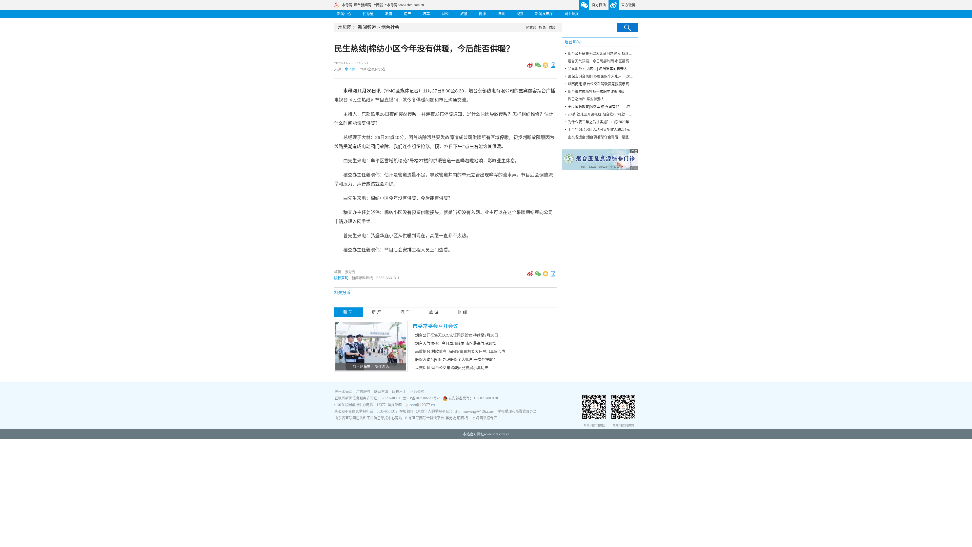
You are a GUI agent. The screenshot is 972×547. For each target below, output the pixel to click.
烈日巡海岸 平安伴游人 (371, 366)
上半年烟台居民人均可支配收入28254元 (599, 129)
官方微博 (628, 5)
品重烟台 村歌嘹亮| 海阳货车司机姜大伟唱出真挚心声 (460, 351)
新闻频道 (367, 27)
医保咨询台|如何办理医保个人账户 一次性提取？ (456, 360)
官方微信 (599, 5)
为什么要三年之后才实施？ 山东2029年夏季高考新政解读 (612, 122)
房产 (407, 14)
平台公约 (417, 392)
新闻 (348, 312)
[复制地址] (553, 67)
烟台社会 (390, 27)
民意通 (368, 14)
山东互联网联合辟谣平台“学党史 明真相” (437, 418)
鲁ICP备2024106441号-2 (422, 398)
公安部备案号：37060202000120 (473, 398)
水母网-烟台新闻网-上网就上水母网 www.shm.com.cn (383, 5)
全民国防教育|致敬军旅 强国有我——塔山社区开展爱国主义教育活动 (622, 107)
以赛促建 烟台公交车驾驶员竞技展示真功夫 (451, 368)
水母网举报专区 (484, 418)
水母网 (345, 27)
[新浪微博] (530, 67)
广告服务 (363, 392)
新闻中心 (344, 14)
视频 (519, 14)
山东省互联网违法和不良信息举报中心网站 (368, 418)
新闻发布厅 (544, 14)
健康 (482, 14)
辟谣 (501, 14)
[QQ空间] (545, 67)
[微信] (538, 67)
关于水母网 (344, 392)
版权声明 (341, 278)
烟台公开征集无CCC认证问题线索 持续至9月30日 (456, 335)
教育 (388, 14)
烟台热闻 (572, 42)
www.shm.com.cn (497, 434)
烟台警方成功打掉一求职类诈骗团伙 (596, 91)
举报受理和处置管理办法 (517, 411)
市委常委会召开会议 (435, 326)
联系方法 (381, 392)
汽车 (426, 14)
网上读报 (571, 14)
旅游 (463, 14)
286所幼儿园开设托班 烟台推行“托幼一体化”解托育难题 (611, 114)
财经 (445, 14)
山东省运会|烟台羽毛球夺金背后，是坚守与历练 (605, 137)
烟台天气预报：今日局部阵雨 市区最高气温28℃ (455, 343)
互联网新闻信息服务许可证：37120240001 (367, 398)
